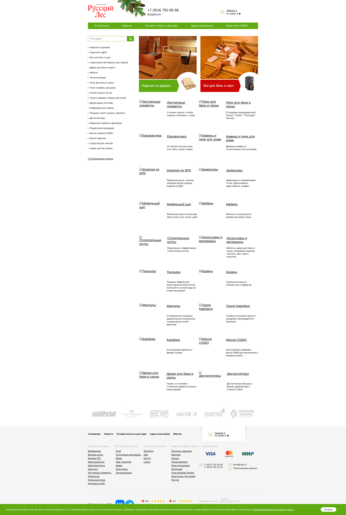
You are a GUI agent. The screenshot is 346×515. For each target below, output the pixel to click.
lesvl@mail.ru (240, 464)
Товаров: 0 (231, 10)
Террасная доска (96, 480)
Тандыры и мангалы (181, 451)
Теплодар (149, 451)
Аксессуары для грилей (183, 476)
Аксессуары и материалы (237, 240)
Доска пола (93, 476)
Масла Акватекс (98, 138)
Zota (146, 455)
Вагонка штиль (95, 455)
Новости (127, 25)
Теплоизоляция (98, 77)
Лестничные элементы (176, 104)
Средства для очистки (101, 143)
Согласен (328, 510)
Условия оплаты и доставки (161, 25)
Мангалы (173, 306)
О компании (102, 25)
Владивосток (154, 14)
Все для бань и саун (100, 57)
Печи (118, 451)
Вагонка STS (94, 458)
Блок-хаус (93, 469)
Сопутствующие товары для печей (108, 98)
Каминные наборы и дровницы (106, 123)
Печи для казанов (180, 465)
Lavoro (147, 462)
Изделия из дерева (100, 47)
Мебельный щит (179, 204)
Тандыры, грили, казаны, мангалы (107, 113)
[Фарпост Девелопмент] (230, 500)
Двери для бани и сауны (102, 67)
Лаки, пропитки (123, 462)
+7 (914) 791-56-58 (163, 10)
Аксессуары (122, 469)
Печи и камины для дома (103, 88)
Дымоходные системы (101, 103)
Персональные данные (245, 468)
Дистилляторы (97, 118)
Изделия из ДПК (98, 52)
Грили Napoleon (238, 306)
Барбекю (173, 340)
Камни (119, 465)
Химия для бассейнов (101, 148)
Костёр (147, 458)
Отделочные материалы (128, 455)
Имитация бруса (96, 465)
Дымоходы (234, 170)
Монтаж (177, 434)
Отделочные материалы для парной (109, 62)
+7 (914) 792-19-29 (213, 467)
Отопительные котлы (101, 93)
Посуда (175, 480)
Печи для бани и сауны (102, 83)
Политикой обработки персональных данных (273, 510)
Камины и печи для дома (240, 138)
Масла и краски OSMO (101, 133)
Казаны (231, 272)
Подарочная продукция (102, 128)
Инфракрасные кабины (102, 108)
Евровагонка (176, 136)
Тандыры (174, 272)
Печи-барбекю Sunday (182, 473)
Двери (119, 458)
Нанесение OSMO (237, 25)
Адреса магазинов (202, 25)
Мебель (94, 72)
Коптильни (176, 469)
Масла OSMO (236, 340)
